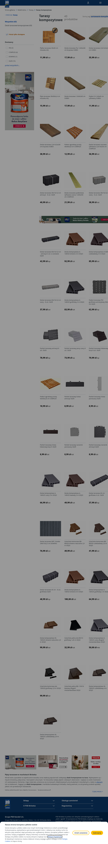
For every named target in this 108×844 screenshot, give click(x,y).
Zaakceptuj (97, 833)
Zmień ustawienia (80, 833)
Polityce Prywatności (55, 837)
